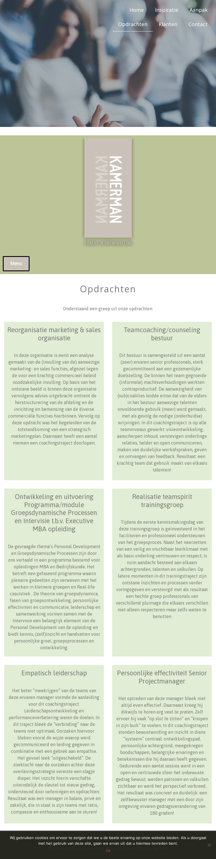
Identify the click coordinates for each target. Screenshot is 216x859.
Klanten (168, 24)
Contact (198, 24)
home (136, 9)
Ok (108, 850)
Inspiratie (166, 9)
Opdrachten (132, 24)
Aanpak (199, 9)
